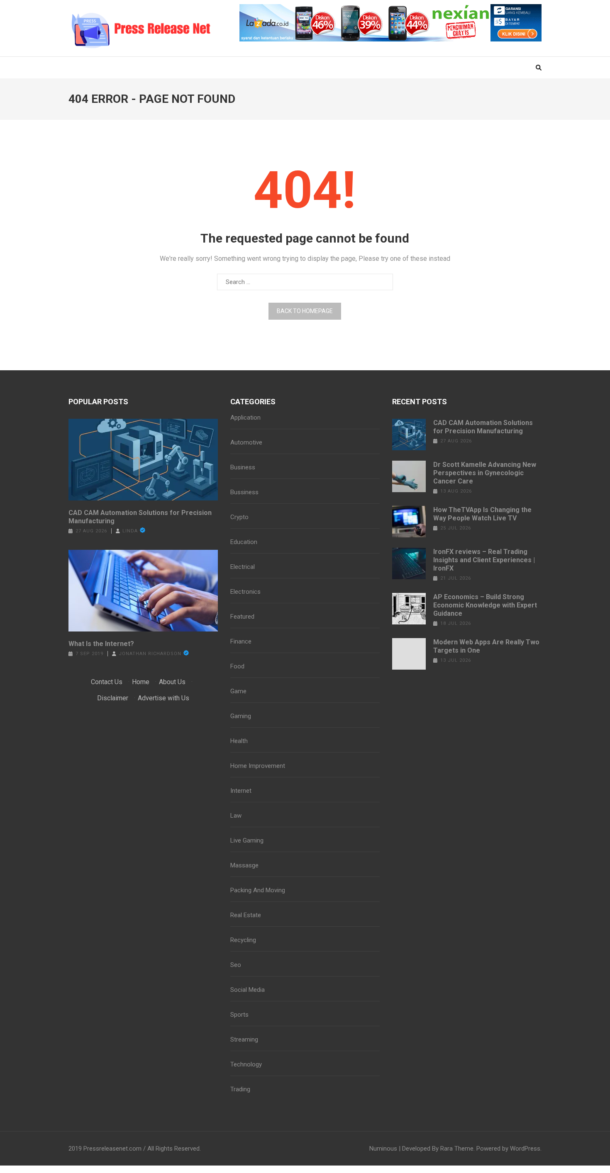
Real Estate (245, 915)
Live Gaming (247, 840)
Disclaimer (112, 698)
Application (245, 417)
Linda (130, 531)
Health (239, 741)
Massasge (244, 865)
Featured (242, 616)
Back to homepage (305, 311)
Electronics (245, 591)
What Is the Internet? (101, 644)
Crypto (239, 517)
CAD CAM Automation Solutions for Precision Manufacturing (140, 517)
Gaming (240, 716)
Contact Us (106, 682)
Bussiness (244, 492)
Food (237, 666)
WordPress (525, 1148)
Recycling (243, 940)
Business (242, 467)
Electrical (242, 567)
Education (243, 542)
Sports (239, 1014)
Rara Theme (456, 1148)
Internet (240, 790)
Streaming (244, 1039)
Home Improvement (257, 766)
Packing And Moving (257, 890)
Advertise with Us (163, 698)
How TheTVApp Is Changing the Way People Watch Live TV (482, 514)
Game (238, 691)
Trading (240, 1089)
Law (236, 815)
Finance (240, 641)
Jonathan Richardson (150, 653)
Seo (235, 965)
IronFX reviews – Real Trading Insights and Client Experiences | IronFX (484, 560)
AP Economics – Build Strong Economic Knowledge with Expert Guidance (485, 605)
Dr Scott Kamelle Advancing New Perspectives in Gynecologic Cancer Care (484, 473)
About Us (172, 682)
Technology (246, 1064)
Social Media (247, 989)
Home (140, 682)
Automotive (246, 442)
